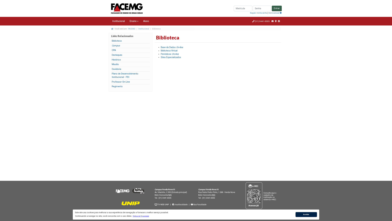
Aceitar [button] (306, 214)
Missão (115, 64)
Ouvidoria (116, 69)
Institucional (118, 21)
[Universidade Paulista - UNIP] (130, 203)
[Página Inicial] (127, 8)
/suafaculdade (181, 204)
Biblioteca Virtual (169, 50)
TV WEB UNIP (163, 204)
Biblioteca (117, 41)
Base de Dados (172, 47)
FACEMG (131, 29)
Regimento (117, 86)
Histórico (116, 59)
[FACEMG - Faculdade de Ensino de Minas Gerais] (122, 191)
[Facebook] (279, 21)
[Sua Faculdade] (138, 191)
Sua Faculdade (199, 204)
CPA (114, 50)
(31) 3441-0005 (262, 21)
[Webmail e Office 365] (272, 21)
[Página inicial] (112, 29)
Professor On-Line (121, 82)
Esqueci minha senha (258, 13)
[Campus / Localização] (276, 21)
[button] (140, 216)
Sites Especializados (171, 57)
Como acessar (274, 13)
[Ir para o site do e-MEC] (261, 195)
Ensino (133, 21)
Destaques (117, 55)
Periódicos (170, 54)
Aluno (146, 21)
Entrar (277, 8)
